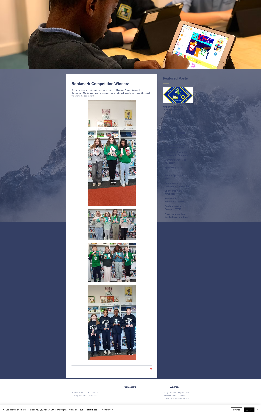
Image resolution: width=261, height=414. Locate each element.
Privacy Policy (107, 409)
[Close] (257, 409)
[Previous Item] (167, 95)
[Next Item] (189, 95)
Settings (236, 409)
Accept (249, 409)
